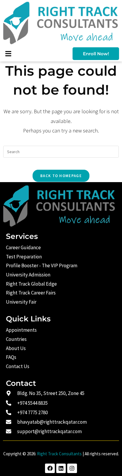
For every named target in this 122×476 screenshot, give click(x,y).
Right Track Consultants (59, 453)
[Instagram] (72, 468)
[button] (8, 53)
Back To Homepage (61, 175)
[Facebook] (49, 468)
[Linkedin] (61, 468)
